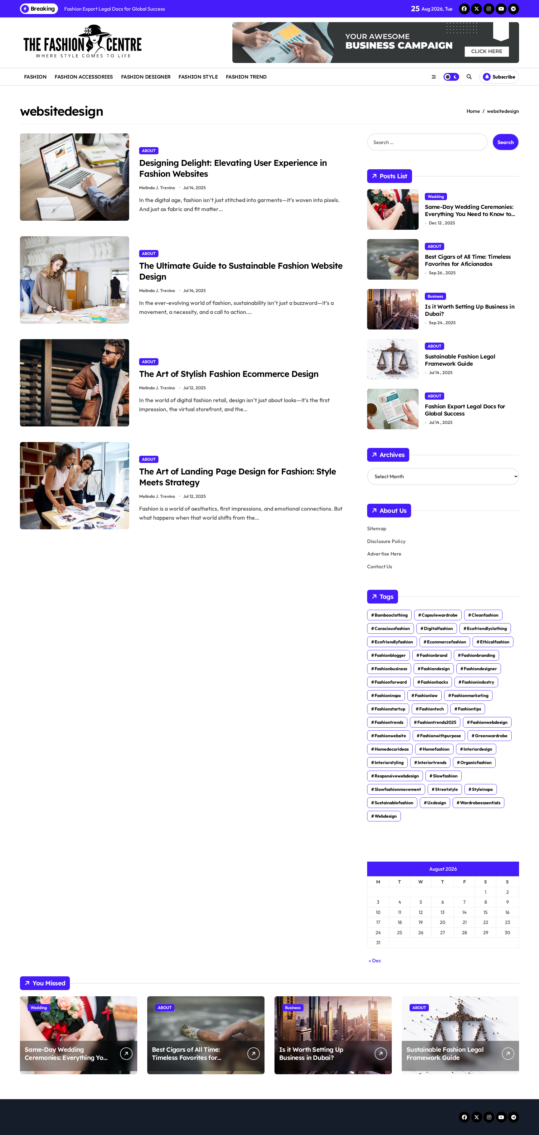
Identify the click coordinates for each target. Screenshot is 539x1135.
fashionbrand (433, 655)
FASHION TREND (246, 77)
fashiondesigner (480, 668)
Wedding (436, 196)
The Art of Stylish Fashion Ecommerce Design (228, 373)
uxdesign (436, 803)
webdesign (386, 816)
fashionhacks (434, 682)
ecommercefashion (446, 642)
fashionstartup (390, 709)
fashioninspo (388, 695)
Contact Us (379, 566)
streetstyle (446, 789)
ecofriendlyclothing (487, 628)
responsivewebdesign (397, 776)
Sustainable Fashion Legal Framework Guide (460, 360)
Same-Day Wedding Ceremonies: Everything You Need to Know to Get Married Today (469, 214)
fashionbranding (478, 655)
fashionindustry (478, 682)
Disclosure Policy (386, 541)
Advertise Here (384, 554)
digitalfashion (438, 628)
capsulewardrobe (440, 615)
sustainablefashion (394, 803)
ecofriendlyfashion (394, 642)
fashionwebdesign (488, 722)
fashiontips (469, 709)
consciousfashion (392, 628)
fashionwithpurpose (440, 735)
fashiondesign (435, 668)
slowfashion (445, 776)
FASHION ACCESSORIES (84, 77)
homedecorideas (392, 749)
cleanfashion (485, 615)
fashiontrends (389, 722)
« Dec (375, 960)
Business (435, 296)
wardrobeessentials (480, 803)
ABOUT (149, 150)
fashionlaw (426, 695)
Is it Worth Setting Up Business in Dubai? (469, 310)
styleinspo (482, 789)
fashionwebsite (390, 735)
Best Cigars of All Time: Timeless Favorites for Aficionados (468, 260)
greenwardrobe (491, 735)
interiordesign (478, 749)
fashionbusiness (391, 668)
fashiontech (431, 709)
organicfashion (476, 762)
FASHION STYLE (198, 77)
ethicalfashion (494, 642)
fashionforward (391, 682)
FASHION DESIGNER (146, 77)
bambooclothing (391, 615)
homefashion (436, 749)
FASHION (35, 77)
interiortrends (432, 762)
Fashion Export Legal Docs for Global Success (465, 410)
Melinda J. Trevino (157, 187)
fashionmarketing (470, 695)
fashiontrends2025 (436, 722)
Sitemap (376, 528)
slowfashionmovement (398, 789)
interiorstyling (389, 762)
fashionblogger (390, 655)
